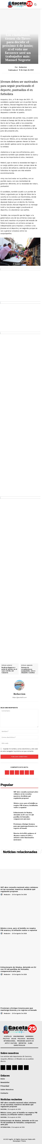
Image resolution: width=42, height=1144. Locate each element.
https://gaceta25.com (19, 697)
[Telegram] (32, 772)
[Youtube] (20, 1067)
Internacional (6, 1127)
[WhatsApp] (22, 772)
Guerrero (12, 31)
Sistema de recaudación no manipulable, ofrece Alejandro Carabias (28, 670)
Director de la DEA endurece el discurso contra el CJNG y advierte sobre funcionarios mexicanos (25, 836)
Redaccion (23, 67)
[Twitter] (12, 772)
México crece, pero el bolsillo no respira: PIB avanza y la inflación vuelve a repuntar (26, 805)
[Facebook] (7, 772)
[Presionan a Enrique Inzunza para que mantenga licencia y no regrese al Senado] (6, 826)
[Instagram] (8, 1067)
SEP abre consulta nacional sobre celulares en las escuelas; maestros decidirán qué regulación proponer (26, 795)
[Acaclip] (26, 1067)
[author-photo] (2, 894)
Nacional (4, 1109)
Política (24, 31)
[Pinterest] (17, 772)
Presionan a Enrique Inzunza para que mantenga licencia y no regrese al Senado (25, 826)
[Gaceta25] (20, 4)
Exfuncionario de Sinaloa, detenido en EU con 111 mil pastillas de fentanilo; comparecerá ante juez (24, 815)
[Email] (27, 772)
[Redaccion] (19, 685)
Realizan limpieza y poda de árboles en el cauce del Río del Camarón (9, 670)
